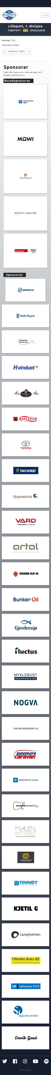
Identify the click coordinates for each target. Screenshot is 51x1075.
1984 (13, 40)
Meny (44, 15)
